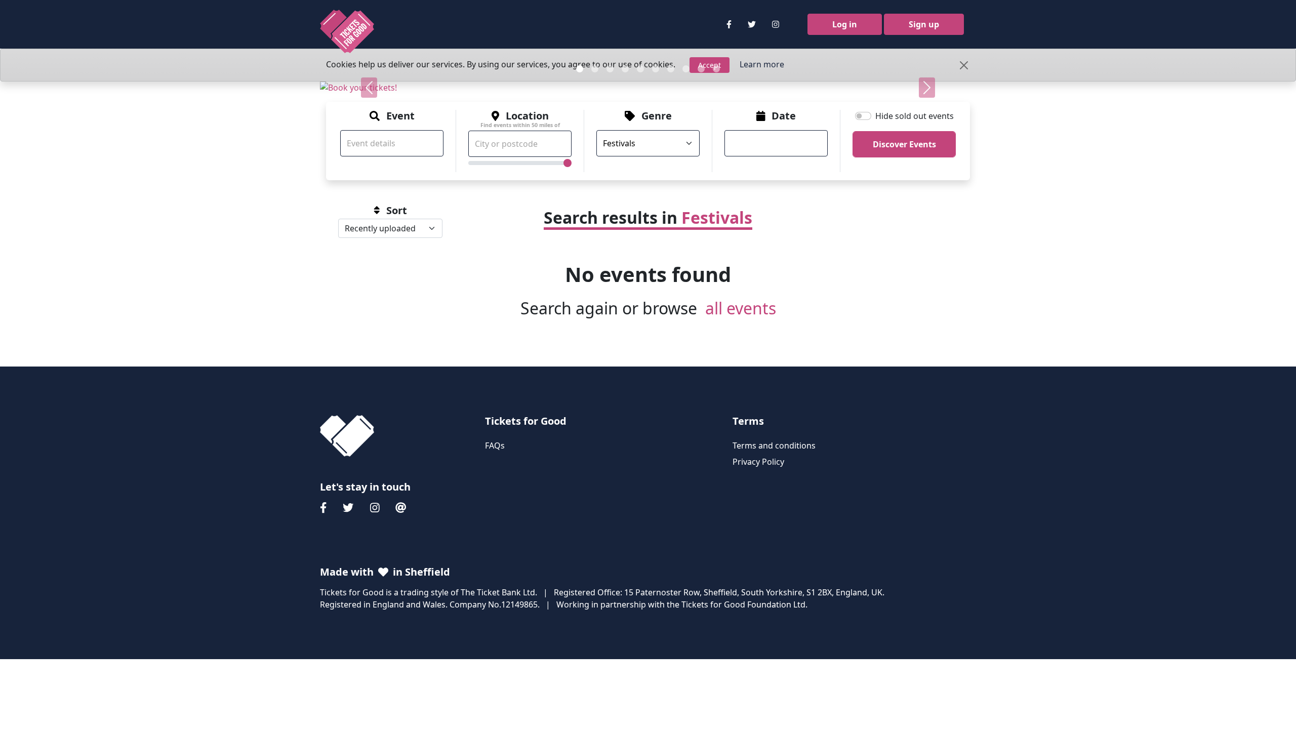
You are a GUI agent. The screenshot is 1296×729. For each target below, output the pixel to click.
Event (400, 116)
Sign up (924, 24)
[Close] (964, 65)
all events (740, 308)
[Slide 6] (655, 68)
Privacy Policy (758, 461)
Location (520, 119)
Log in (844, 24)
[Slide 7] (670, 68)
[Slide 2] (594, 68)
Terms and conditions (774, 445)
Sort (396, 211)
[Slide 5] (640, 68)
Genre (656, 116)
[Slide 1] (579, 68)
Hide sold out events (914, 116)
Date (784, 116)
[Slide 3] (610, 68)
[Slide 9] (701, 68)
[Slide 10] (716, 68)
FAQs (495, 445)
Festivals (716, 217)
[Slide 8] (686, 68)
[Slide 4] (625, 68)
